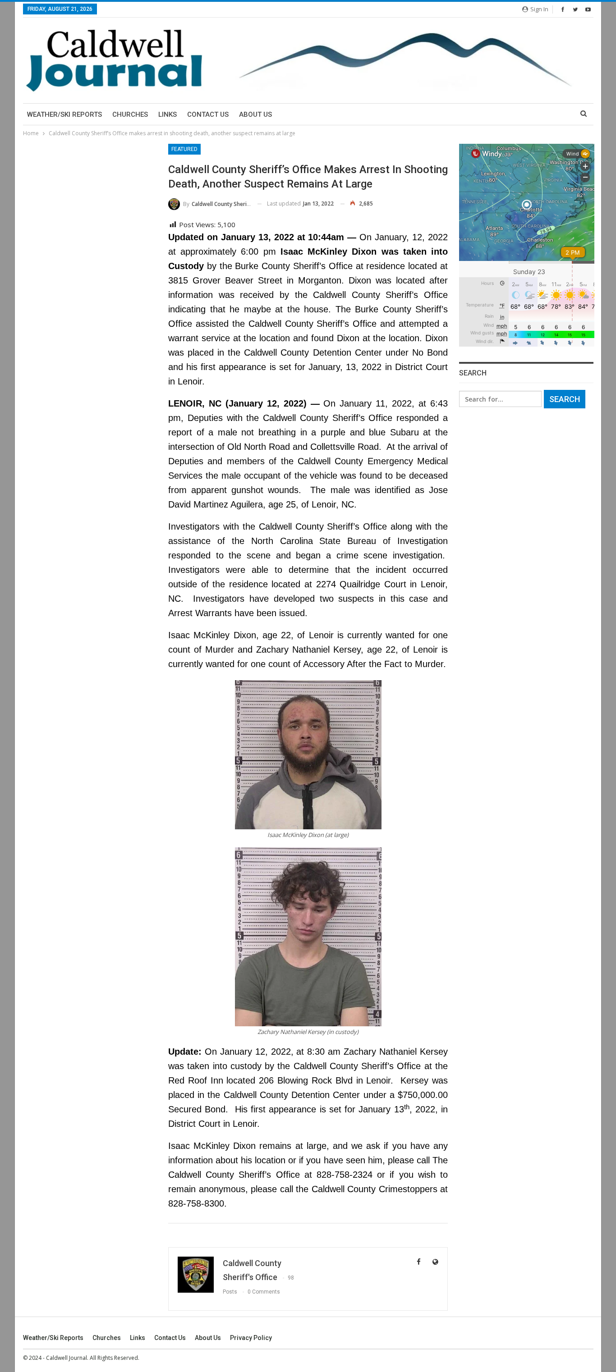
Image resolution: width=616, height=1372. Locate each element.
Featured (184, 149)
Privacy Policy (251, 1337)
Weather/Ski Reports (64, 114)
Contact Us (208, 114)
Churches (130, 114)
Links (167, 114)
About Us (255, 114)
